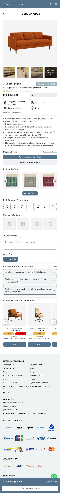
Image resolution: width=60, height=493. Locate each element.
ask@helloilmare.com (14, 403)
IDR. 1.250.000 (39, 331)
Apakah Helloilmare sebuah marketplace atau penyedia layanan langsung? (28, 290)
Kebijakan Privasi (10, 383)
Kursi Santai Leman (14, 328)
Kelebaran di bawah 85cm (30, 157)
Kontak (6, 392)
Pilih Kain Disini (30, 193)
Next (55, 181)
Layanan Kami (36, 365)
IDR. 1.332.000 (15, 331)
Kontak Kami (9, 399)
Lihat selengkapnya (11, 113)
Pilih (14, 344)
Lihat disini (11, 259)
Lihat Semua (51, 266)
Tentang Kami (9, 365)
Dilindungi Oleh (10, 476)
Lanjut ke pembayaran (30, 488)
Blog (32, 372)
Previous (5, 181)
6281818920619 (11, 410)
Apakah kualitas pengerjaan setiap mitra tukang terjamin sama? (25, 280)
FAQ (5, 379)
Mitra (5, 372)
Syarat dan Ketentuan (39, 383)
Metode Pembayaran (12, 420)
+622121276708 (11, 406)
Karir (32, 368)
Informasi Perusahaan (13, 361)
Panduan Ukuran (50, 152)
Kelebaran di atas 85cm (30, 162)
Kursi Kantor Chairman (39, 328)
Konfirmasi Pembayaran (40, 386)
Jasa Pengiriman (10, 459)
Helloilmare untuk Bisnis (13, 375)
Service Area (8, 368)
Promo (32, 379)
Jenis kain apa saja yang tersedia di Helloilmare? (25, 272)
